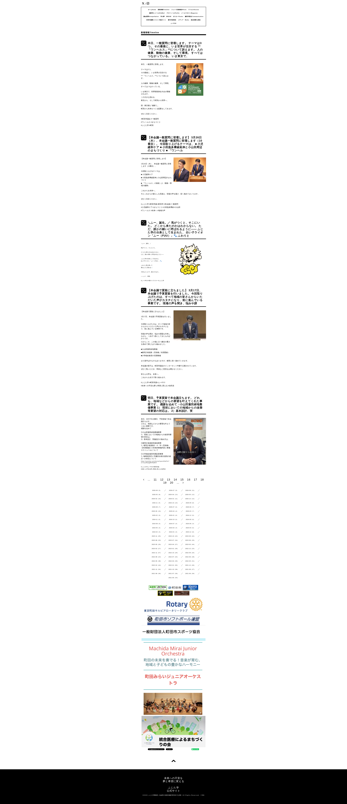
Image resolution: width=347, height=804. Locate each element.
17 (195, 479)
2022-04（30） (173, 561)
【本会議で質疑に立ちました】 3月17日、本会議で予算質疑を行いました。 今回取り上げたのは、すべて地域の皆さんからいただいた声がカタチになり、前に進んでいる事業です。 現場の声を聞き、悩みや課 (175, 297)
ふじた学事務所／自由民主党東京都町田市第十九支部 (164, 795)
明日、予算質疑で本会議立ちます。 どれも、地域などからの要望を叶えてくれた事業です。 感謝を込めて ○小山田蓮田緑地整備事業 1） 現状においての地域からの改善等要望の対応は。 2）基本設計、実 (175, 404)
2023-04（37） (173, 544)
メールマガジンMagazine (189, 13)
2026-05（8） (156, 494)
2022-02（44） (157, 565)
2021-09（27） (190, 569)
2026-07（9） (173, 490)
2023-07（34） (173, 540)
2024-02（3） (156, 532)
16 (188, 479)
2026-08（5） (156, 490)
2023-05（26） (157, 544)
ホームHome (152, 9)
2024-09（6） (190, 519)
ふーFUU (173, 23)
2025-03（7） (190, 511)
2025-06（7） (190, 507)
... (149, 479)
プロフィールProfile (173, 13)
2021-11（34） (157, 569)
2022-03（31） (190, 561)
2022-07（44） (173, 557)
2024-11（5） (156, 519)
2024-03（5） (190, 528)
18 (202, 479)
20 (171, 482)
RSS (203, 795)
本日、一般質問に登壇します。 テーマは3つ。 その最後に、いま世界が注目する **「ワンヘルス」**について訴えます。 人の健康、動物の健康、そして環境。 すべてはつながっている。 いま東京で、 (175, 50)
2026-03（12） (190, 494)
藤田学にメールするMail (157, 13)
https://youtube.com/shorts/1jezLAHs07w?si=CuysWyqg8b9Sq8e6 (155, 461)
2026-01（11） (173, 498)
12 (161, 479)
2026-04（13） (173, 494)
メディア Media (183, 20)
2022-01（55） (173, 565)
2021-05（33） (173, 577)
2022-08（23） (157, 557)
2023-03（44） (190, 544)
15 (182, 479)
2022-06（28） (190, 557)
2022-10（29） (173, 552)
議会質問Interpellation (151, 16)
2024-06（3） (190, 523)
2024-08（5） (156, 523)
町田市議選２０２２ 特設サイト (156, 20)
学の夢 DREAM (166, 16)
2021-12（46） (190, 565)
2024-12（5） (190, 515)
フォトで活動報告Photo (179, 9)
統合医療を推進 (196, 20)
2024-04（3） (173, 528)
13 (168, 479)
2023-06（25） (190, 540)
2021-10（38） (173, 569)
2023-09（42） (190, 536)
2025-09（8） (190, 503)
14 (175, 479)
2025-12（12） (190, 498)
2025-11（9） (156, 503)
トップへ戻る (174, 761)
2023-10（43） (173, 536)
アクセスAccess (193, 9)
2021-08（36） (157, 573)
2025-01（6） (173, 515)
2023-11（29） (157, 536)
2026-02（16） (157, 498)
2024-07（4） (173, 523)
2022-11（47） (157, 552)
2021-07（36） (173, 573)
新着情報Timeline (163, 9)
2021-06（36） (190, 573)
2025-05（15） (157, 511)
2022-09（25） (190, 552)
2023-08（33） (157, 540)
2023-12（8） (190, 532)
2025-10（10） (173, 503)
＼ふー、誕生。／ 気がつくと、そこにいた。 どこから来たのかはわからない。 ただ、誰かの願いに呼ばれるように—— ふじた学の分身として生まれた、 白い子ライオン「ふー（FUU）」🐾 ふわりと (175, 229)
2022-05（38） (157, 561)
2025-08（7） (156, 507)
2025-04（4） (173, 511)
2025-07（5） (173, 507)
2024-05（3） (156, 528)
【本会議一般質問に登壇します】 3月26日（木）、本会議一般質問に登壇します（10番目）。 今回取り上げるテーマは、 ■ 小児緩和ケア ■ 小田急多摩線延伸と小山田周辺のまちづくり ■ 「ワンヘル (175, 144)
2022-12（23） (190, 548)
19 (165, 482)
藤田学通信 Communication (194, 16)
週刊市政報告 (172, 20)
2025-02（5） (156, 515)
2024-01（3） (173, 532)
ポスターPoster (178, 16)
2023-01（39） (173, 548)
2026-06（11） (190, 490)
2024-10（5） (173, 519)
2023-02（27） (157, 548)
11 (155, 479)
